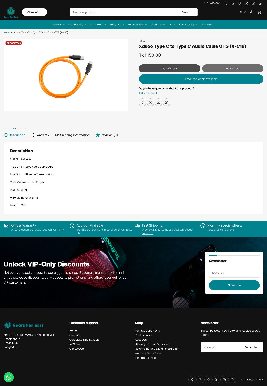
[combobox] (134, 12)
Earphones (96, 24)
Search (186, 12)
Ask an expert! (148, 93)
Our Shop (75, 335)
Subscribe (234, 285)
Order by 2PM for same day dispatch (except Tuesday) (167, 231)
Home (7, 32)
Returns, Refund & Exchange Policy (157, 349)
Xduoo (142, 41)
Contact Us (76, 349)
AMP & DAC (115, 24)
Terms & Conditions (147, 330)
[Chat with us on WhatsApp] (9, 377)
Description (17, 135)
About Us (141, 339)
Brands (57, 24)
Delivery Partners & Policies (152, 344)
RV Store (74, 344)
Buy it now (232, 68)
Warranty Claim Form (148, 353)
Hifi (170, 24)
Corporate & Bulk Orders (84, 339)
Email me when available (201, 79)
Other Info (33, 12)
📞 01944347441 (212, 3)
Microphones (136, 24)
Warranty (43, 135)
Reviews (109, 135)
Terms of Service (145, 358)
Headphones (75, 24)
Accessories (186, 24)
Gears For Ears (256, 379)
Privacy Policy (143, 335)
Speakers (156, 24)
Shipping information (75, 135)
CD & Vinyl (206, 24)
